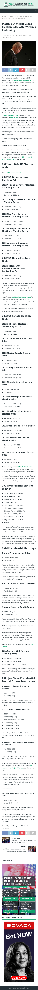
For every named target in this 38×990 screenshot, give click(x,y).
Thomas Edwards (22, 35)
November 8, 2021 (9, 35)
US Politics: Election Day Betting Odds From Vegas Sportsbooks (10, 892)
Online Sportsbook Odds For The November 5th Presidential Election (27, 892)
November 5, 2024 (10, 898)
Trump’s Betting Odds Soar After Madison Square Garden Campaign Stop (10, 904)
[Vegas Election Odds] (19, 5)
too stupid (14, 118)
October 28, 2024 (10, 911)
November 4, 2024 (27, 898)
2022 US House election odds (21, 297)
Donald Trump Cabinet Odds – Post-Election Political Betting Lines (17, 881)
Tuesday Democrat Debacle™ (21, 80)
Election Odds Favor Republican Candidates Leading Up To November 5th (27, 904)
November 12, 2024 (10, 887)
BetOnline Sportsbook (12, 172)
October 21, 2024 (27, 911)
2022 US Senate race (25, 467)
